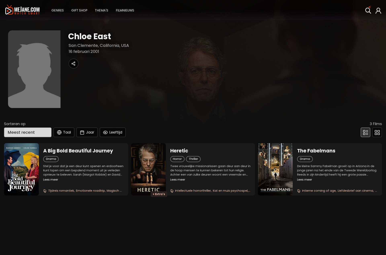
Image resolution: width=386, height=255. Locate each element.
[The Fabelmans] (275, 169)
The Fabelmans (316, 151)
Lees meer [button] (50, 180)
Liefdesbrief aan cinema (355, 191)
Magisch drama (118, 191)
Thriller (193, 159)
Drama (51, 159)
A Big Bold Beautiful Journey (78, 151)
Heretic (179, 151)
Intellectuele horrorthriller (193, 191)
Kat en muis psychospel (230, 191)
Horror (177, 159)
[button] (57, 10)
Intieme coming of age (319, 191)
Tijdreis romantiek (61, 191)
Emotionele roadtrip (90, 191)
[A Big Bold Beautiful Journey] (21, 169)
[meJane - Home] (22, 10)
